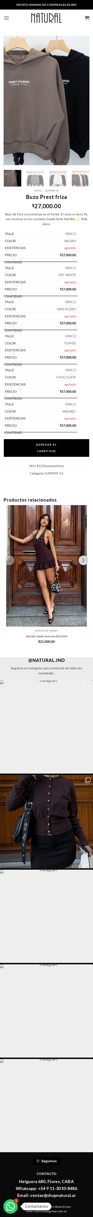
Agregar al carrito (46, 447)
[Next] (82, 100)
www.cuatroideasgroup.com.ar (46, 1211)
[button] (6, 18)
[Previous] (11, 100)
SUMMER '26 (52, 190)
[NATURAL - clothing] (47, 18)
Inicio (38, 190)
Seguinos (49, 1161)
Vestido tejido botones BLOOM (46, 636)
